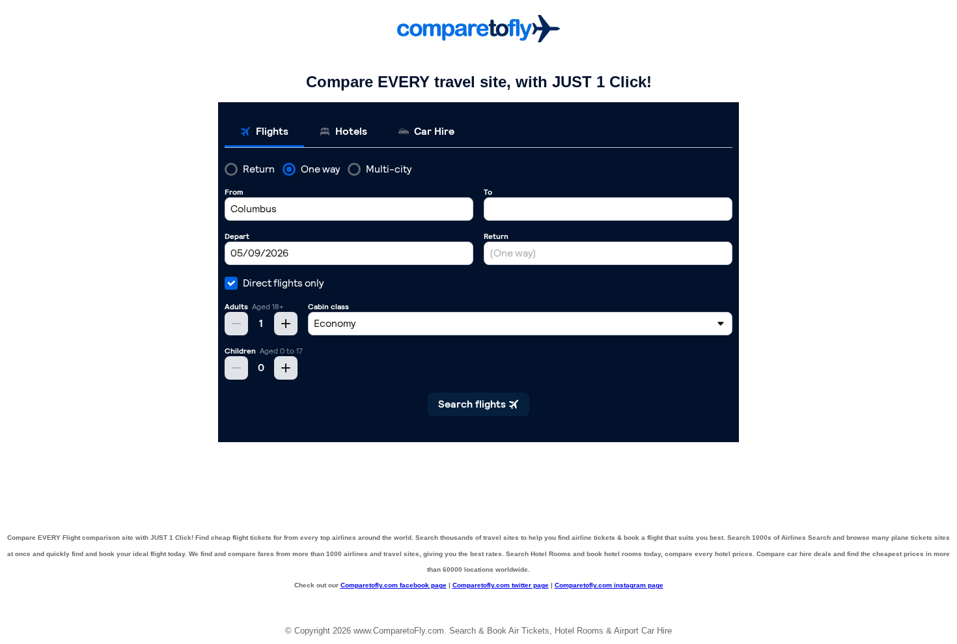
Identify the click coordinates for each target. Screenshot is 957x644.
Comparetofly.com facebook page (393, 585)
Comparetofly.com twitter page (500, 585)
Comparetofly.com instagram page (609, 585)
